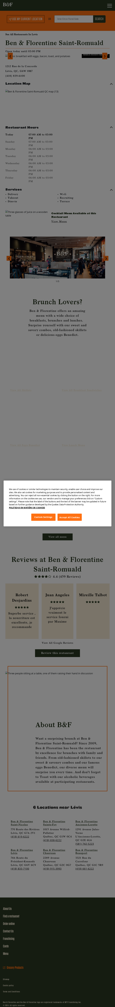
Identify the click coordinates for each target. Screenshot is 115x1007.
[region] (57, 504)
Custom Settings (43, 517)
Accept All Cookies (69, 517)
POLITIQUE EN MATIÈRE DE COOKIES (27, 507)
